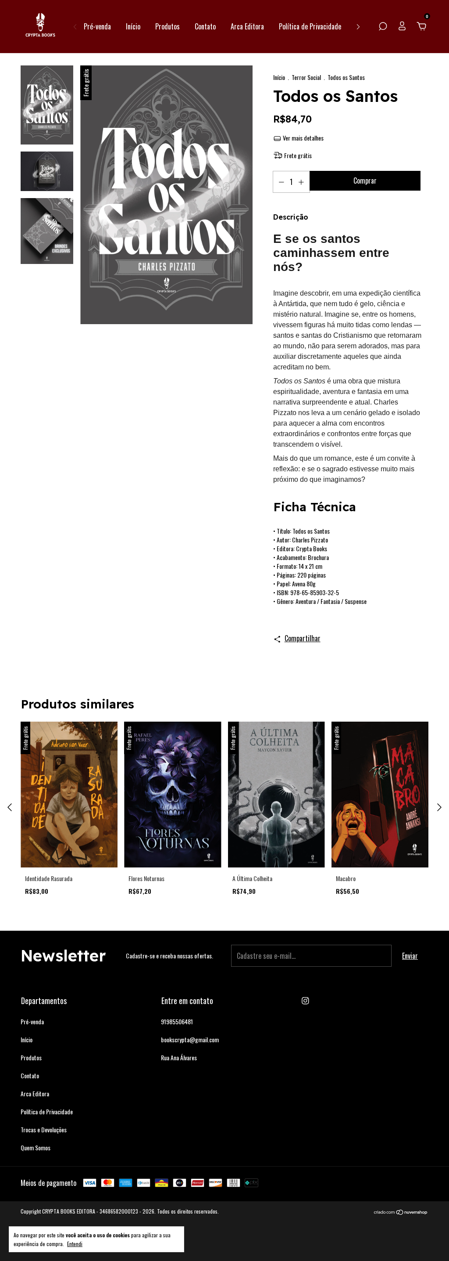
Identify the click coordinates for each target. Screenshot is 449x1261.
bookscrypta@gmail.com (190, 1039)
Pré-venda (97, 26)
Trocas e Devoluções (44, 1129)
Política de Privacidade (310, 26)
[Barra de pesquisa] (382, 26)
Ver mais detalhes (303, 137)
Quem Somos (35, 1147)
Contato (205, 26)
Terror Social (306, 77)
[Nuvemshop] (401, 1212)
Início (133, 26)
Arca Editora (247, 26)
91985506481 (177, 1021)
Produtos (167, 26)
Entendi (74, 1243)
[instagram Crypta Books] (305, 1000)
